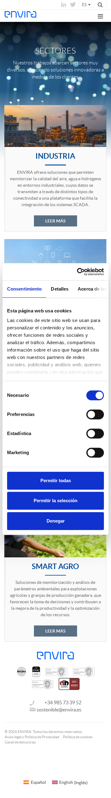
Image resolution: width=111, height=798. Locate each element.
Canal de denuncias (20, 742)
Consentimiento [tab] (24, 288)
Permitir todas (55, 480)
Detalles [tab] (59, 288)
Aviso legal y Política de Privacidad (32, 737)
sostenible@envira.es (59, 709)
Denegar (56, 520)
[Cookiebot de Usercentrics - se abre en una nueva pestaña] (78, 272)
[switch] (95, 414)
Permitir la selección (55, 500)
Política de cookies (77, 737)
